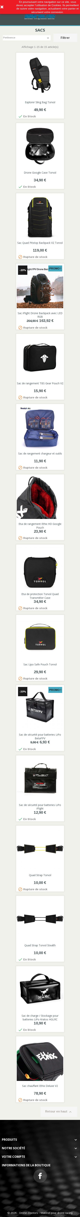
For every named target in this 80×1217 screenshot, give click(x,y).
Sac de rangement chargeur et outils (40, 453)
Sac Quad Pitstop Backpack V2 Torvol (40, 243)
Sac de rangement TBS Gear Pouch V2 (40, 383)
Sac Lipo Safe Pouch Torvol (40, 664)
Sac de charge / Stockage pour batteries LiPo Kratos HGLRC (40, 1017)
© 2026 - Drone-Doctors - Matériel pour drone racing (40, 1212)
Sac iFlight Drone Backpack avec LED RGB (40, 315)
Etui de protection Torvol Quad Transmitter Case (40, 595)
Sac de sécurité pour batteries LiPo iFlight (40, 806)
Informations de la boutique (26, 1165)
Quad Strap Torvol (40, 875)
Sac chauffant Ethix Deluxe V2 (40, 1086)
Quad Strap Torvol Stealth (40, 945)
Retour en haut (59, 1112)
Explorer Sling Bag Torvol (40, 102)
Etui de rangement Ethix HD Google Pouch (40, 525)
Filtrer (65, 37)
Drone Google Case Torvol (40, 172)
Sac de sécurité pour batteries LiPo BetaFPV (40, 736)
